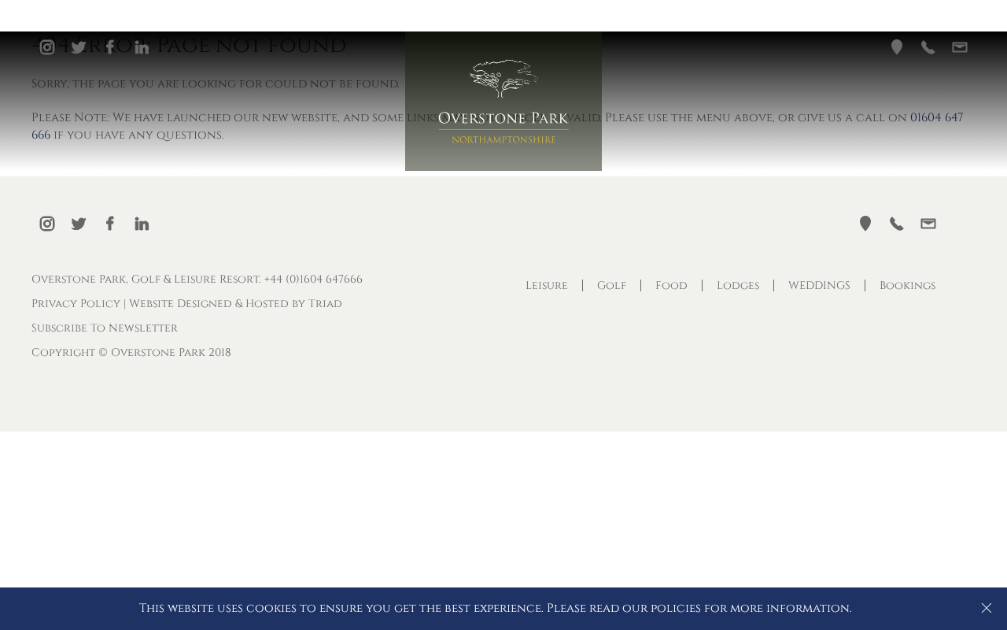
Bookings (907, 285)
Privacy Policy (75, 303)
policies (676, 608)
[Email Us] (960, 47)
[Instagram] (47, 47)
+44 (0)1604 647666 (313, 279)
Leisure (547, 285)
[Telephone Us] (928, 47)
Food (671, 285)
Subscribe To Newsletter (104, 328)
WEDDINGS (819, 285)
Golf (611, 285)
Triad (325, 303)
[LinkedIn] (141, 47)
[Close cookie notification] (986, 608)
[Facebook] (110, 47)
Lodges (738, 285)
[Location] (897, 47)
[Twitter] (78, 47)
